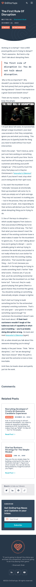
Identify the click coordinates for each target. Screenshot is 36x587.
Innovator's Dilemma (22, 173)
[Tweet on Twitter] (6, 490)
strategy (5, 27)
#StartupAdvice (18, 27)
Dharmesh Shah (20, 19)
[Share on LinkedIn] (12, 490)
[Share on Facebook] (18, 490)
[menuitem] (11, 572)
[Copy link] (24, 490)
